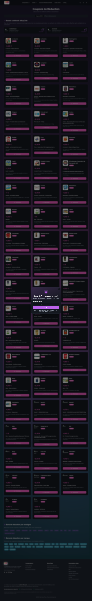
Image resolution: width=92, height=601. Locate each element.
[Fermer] (59, 289)
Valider (46, 307)
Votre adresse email (37, 301)
